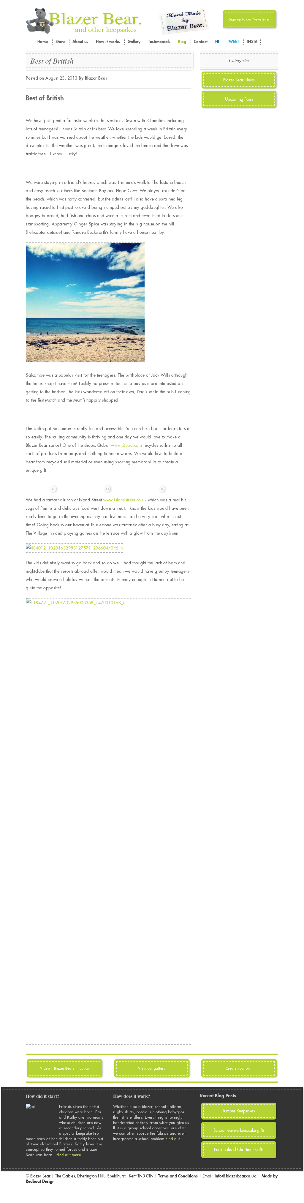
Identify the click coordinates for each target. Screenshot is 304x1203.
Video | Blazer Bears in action (64, 1068)
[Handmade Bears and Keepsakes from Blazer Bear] (84, 32)
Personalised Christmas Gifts (238, 1149)
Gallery (134, 41)
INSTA (252, 41)
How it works (108, 41)
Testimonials (159, 41)
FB (217, 41)
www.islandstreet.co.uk (124, 500)
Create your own (239, 1068)
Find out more (68, 1154)
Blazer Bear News (238, 80)
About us (80, 41)
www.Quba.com (126, 445)
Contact (201, 41)
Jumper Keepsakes (239, 1111)
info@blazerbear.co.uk (235, 1176)
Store (60, 41)
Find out (173, 1138)
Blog (182, 41)
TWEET (233, 41)
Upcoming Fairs (239, 99)
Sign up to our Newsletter (249, 19)
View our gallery (151, 1068)
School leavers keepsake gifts (238, 1130)
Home (42, 41)
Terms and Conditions (178, 1176)
